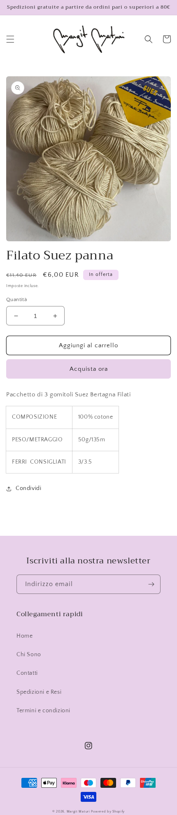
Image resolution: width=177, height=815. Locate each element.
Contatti (27, 673)
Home (24, 636)
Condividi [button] (28, 488)
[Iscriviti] (151, 584)
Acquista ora (89, 368)
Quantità (16, 299)
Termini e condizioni (43, 710)
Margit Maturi (78, 811)
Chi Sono (28, 654)
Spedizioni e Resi (38, 692)
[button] (10, 39)
